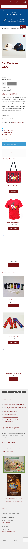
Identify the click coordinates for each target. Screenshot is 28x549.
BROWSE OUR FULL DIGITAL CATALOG (14, 498)
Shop (8, 28)
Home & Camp (13, 28)
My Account (10, 2)
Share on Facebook (8, 130)
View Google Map (6, 522)
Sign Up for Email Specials (8, 442)
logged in (12, 152)
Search (17, 2)
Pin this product (8, 132)
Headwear (13, 89)
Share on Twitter (8, 129)
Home (4, 28)
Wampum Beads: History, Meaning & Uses (14, 404)
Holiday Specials (7, 90)
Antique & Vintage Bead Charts (11, 417)
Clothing (9, 89)
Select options (13, 228)
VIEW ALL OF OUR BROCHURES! (14, 501)
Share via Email (7, 134)
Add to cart (12, 84)
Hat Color (4, 77)
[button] (24, 36)
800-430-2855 (3, 2)
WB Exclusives (19, 89)
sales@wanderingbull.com (8, 531)
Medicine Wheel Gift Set (17, 122)
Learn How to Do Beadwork (10, 411)
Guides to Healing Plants (10, 414)
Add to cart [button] (13, 191)
